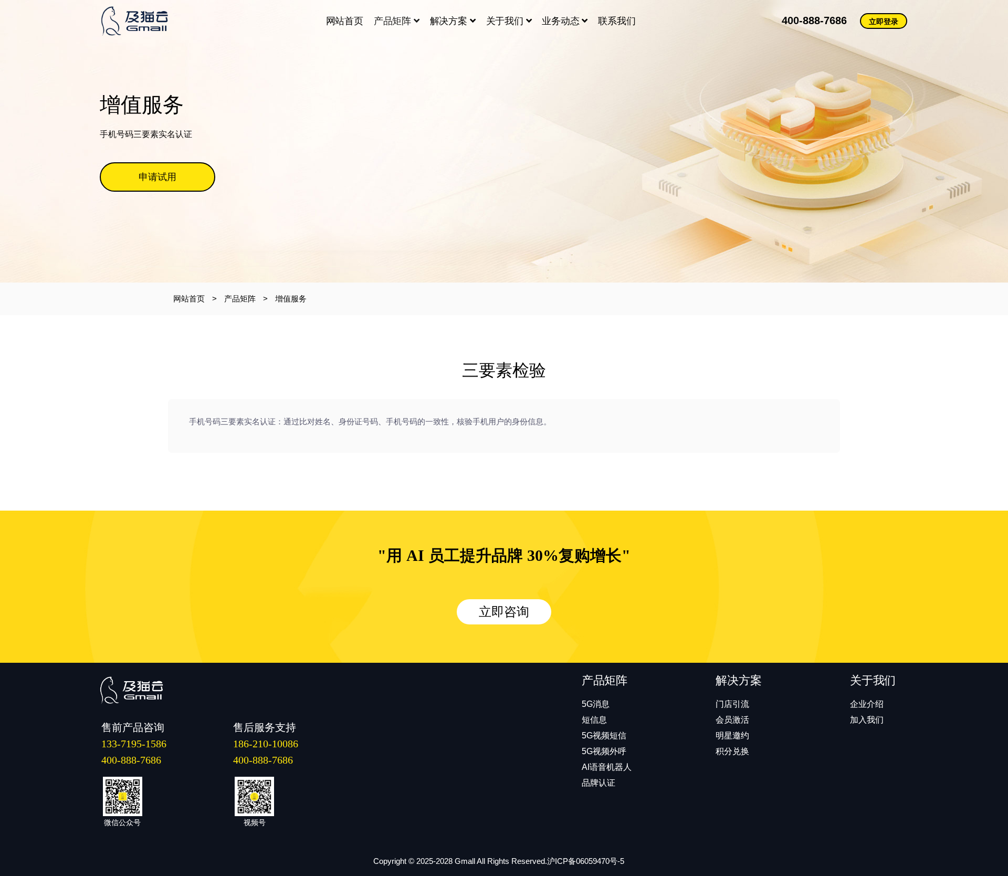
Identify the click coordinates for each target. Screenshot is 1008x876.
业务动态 (562, 21)
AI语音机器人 (607, 767)
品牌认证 (598, 782)
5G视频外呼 (604, 751)
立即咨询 (504, 612)
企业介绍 (867, 704)
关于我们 (506, 21)
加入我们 (867, 719)
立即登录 (883, 21)
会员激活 (732, 719)
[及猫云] (140, 21)
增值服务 (291, 298)
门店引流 (732, 704)
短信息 (594, 719)
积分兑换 (732, 751)
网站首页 (189, 298)
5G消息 (596, 704)
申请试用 (157, 177)
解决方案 (450, 21)
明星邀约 (732, 735)
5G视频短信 (604, 735)
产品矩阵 (394, 21)
